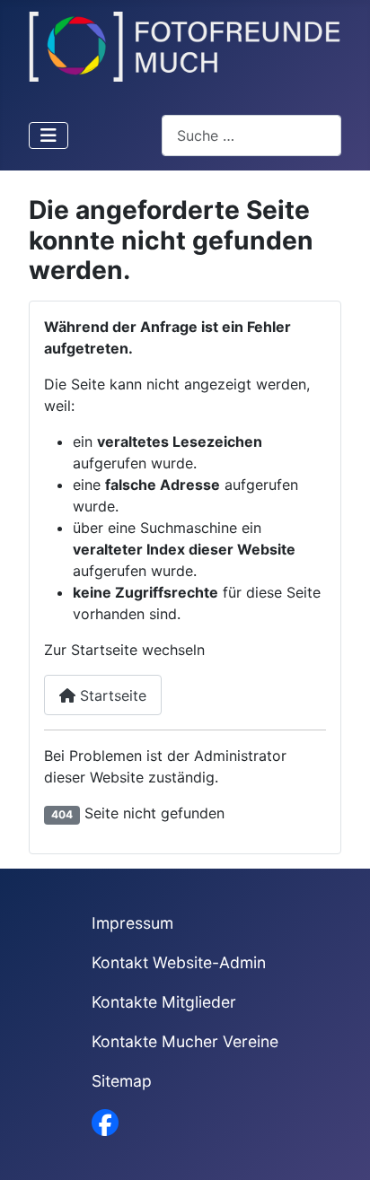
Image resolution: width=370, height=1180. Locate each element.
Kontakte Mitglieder (164, 1001)
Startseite (110, 695)
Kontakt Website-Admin (179, 962)
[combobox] (251, 135)
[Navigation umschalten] (48, 135)
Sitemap (122, 1080)
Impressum (132, 922)
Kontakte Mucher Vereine (185, 1041)
